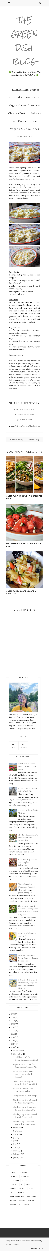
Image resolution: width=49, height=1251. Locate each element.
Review (22, 1200)
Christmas (14, 1180)
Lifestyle (20, 1192)
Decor (24, 1180)
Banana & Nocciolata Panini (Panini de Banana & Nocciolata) (28, 958)
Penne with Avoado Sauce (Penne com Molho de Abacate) (23, 1074)
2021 (13, 1031)
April (15, 1147)
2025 (13, 1017)
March (16, 1151)
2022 (13, 1027)
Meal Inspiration (17, 1196)
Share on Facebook (25, 410)
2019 (13, 1037)
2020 (13, 1034)
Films (31, 1188)
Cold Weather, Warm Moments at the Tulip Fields (27, 767)
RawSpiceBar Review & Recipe (25, 1096)
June (15, 1141)
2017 (13, 1044)
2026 (13, 1014)
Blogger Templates (12, 1244)
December (17, 1051)
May (15, 1144)
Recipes (25, 426)
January (16, 1157)
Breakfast (14, 1176)
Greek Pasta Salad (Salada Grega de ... (21, 592)
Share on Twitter (26, 415)
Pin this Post (26, 420)
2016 (13, 1047)
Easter (29, 1184)
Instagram (23, 748)
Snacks (31, 1200)
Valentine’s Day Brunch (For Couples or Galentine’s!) (27, 862)
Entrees (18, 426)
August (16, 1134)
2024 (13, 1021)
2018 (13, 1041)
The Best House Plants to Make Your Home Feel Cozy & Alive (28, 838)
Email (13, 748)
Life (11, 1192)
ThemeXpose (26, 1241)
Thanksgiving (34, 426)
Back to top (36, 1248)
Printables (31, 1196)
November (17, 1054)
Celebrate (25, 1176)
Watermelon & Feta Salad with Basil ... (23, 544)
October (16, 1128)
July (14, 1138)
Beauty (13, 1172)
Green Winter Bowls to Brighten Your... (24, 497)
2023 (13, 1024)
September (18, 1131)
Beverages (23, 1172)
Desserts (14, 1184)
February (17, 1154)
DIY (22, 1184)
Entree (13, 1188)
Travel (27, 1204)
